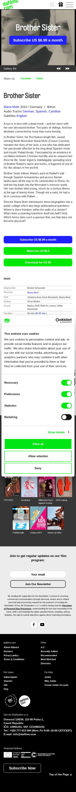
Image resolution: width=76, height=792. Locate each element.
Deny (38, 468)
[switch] (66, 394)
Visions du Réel (54, 533)
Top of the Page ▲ (60, 774)
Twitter (39, 78)
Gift (5, 685)
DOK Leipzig (61, 500)
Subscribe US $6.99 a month (38, 40)
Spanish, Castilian (48, 111)
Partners (8, 651)
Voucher (8, 681)
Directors (46, 663)
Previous (58, 68)
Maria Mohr (11, 107)
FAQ (6, 689)
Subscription (10, 677)
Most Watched (48, 659)
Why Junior (50, 681)
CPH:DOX (8, 500)
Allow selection (38, 456)
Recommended (49, 655)
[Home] (11, 4)
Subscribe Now (22, 768)
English (22, 116)
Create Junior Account (56, 685)
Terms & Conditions (14, 659)
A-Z (42, 647)
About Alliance (11, 647)
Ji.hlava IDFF (36, 533)
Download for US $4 (38, 262)
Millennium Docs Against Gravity (46, 501)
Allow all (38, 443)
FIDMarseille (18, 533)
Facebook (26, 78)
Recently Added (49, 651)
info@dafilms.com (24, 734)
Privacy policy (11, 655)
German (28, 111)
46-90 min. (40, 313)
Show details (56, 432)
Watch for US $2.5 (38, 250)
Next (67, 68)
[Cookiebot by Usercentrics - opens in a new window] (55, 320)
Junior (47, 677)
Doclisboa (25, 500)
